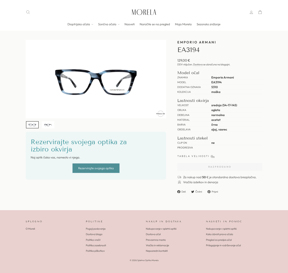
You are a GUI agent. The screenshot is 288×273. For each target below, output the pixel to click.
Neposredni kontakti (157, 250)
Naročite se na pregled (155, 24)
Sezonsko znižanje (208, 24)
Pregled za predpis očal (219, 239)
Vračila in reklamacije (157, 245)
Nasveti (129, 24)
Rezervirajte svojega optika (96, 168)
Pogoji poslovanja (96, 228)
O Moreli (30, 228)
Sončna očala (107, 24)
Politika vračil (93, 239)
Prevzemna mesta (156, 239)
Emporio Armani (196, 42)
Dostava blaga (94, 234)
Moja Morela (183, 24)
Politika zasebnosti (96, 245)
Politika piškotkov (95, 250)
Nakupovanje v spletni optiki (161, 228)
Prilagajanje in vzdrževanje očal (223, 245)
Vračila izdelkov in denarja (200, 182)
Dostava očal (153, 234)
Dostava (198, 64)
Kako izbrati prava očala (219, 234)
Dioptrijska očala (79, 24)
